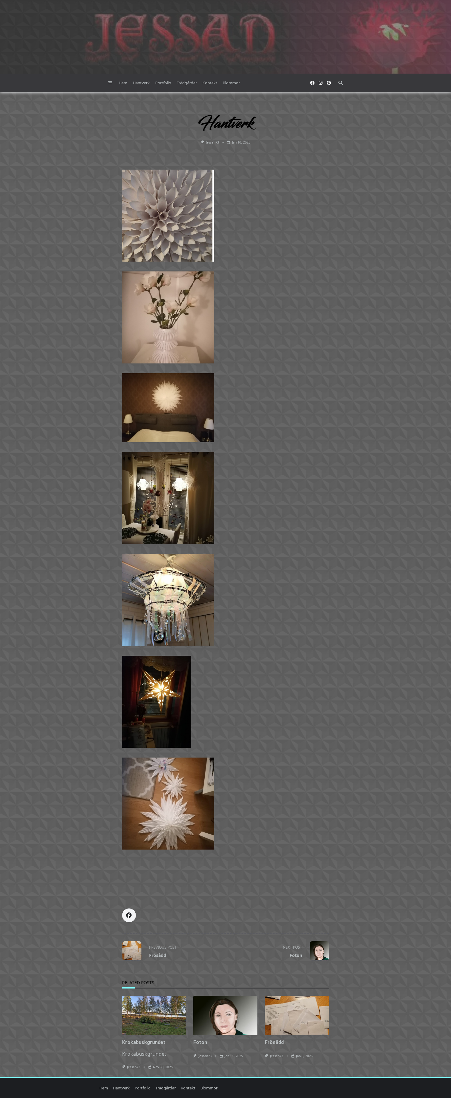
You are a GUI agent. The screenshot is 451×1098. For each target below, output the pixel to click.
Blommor (231, 83)
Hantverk (141, 83)
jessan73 (212, 142)
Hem (123, 83)
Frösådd (274, 1042)
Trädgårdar (187, 83)
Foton (200, 1042)
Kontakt (209, 83)
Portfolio (163, 83)
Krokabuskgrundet (143, 1042)
